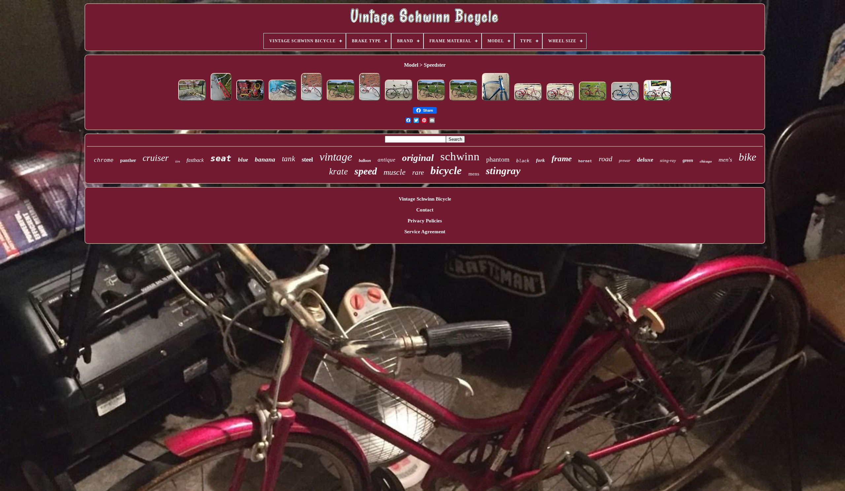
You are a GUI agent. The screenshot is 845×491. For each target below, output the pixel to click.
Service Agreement (424, 231)
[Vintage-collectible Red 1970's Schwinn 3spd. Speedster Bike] (282, 100)
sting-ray (668, 160)
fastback (195, 160)
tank (288, 159)
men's (725, 159)
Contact (424, 209)
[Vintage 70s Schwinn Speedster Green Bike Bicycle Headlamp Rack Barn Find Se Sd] (340, 100)
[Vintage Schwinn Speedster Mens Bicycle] (625, 100)
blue (243, 160)
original (418, 157)
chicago (706, 161)
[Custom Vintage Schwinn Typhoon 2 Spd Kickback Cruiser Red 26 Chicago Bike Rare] (657, 100)
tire (177, 161)
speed (366, 171)
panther (128, 160)
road (605, 159)
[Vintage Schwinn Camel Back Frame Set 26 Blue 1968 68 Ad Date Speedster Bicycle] (495, 100)
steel (307, 159)
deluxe (645, 159)
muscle (395, 172)
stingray (503, 170)
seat (220, 158)
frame (562, 158)
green (688, 160)
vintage (336, 157)
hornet (585, 161)
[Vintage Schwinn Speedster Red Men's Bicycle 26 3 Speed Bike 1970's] (592, 100)
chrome (104, 160)
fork (540, 160)
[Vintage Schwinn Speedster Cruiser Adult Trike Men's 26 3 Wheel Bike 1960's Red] (528, 100)
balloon (365, 160)
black (522, 160)
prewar (624, 160)
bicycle (446, 170)
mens (473, 173)
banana (265, 159)
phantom (498, 159)
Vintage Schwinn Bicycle (425, 199)
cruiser (156, 158)
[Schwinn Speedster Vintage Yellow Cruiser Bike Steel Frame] (192, 100)
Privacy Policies (425, 220)
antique (386, 160)
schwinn (460, 156)
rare (418, 172)
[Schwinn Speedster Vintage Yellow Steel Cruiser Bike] (250, 100)
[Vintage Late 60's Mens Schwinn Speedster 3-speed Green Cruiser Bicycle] (398, 100)
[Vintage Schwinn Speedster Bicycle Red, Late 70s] (311, 100)
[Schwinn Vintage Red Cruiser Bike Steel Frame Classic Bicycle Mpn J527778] (221, 100)
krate (338, 171)
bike (747, 157)
